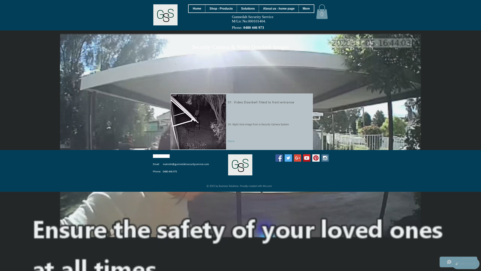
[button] (221, 8)
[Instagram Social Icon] (325, 158)
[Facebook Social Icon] (279, 158)
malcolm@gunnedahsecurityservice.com (186, 164)
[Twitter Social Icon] (288, 158)
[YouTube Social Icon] (306, 158)
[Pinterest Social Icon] (316, 158)
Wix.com (267, 186)
